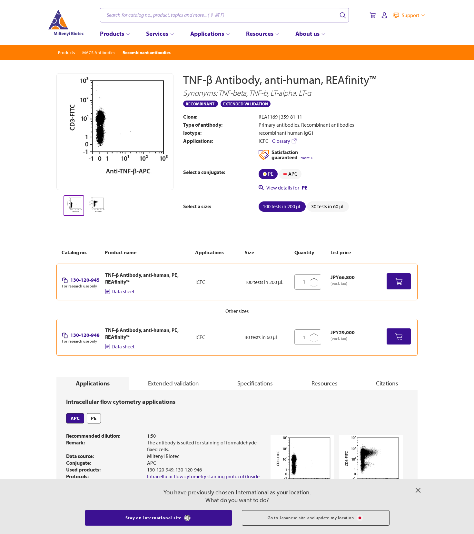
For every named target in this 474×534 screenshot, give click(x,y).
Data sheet (123, 291)
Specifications (255, 383)
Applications (93, 383)
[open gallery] (114, 131)
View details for (287, 187)
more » (306, 158)
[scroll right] (173, 205)
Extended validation (173, 383)
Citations (387, 383)
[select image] (74, 205)
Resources (324, 383)
